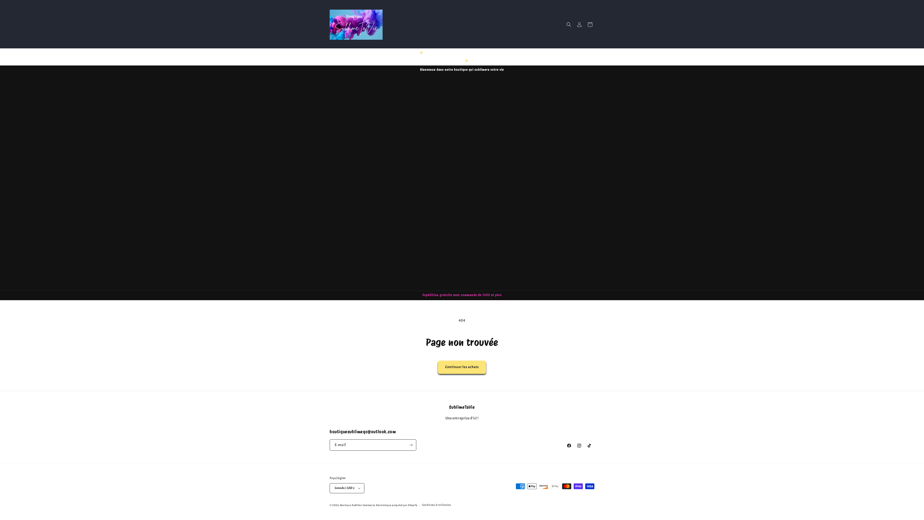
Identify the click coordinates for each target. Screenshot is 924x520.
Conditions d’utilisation (436, 505)
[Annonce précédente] (410, 56)
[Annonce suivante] (513, 56)
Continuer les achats (462, 367)
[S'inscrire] (410, 445)
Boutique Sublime (351, 505)
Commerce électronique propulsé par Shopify (390, 505)
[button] (569, 24)
